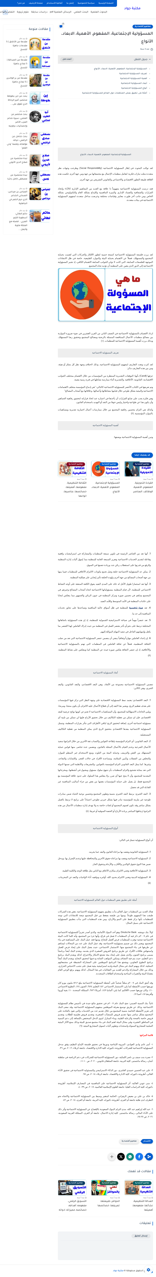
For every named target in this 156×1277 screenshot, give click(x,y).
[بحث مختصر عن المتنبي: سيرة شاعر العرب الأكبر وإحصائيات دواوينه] (40, 116)
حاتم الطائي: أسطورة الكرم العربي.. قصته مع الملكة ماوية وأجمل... (18, 222)
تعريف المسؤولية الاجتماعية (133, 74)
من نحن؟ (21, 3)
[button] (139, 1156)
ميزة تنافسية (136, 608)
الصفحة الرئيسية (106, 3)
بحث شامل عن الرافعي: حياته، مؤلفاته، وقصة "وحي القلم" (17, 142)
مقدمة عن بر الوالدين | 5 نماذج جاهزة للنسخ (16, 82)
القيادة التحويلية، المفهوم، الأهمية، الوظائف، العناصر (143, 487)
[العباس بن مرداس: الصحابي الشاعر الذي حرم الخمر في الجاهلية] (40, 193)
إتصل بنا (70, 3)
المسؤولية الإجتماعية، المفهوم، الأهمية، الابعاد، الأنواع (120, 69)
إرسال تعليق (141, 1236)
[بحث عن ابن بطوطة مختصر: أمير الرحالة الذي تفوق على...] (40, 98)
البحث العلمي (81, 12)
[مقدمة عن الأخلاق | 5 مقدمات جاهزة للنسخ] (40, 43)
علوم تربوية (23, 12)
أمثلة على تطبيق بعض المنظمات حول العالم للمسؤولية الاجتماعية (114, 93)
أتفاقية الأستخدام (54, 3)
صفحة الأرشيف (36, 3)
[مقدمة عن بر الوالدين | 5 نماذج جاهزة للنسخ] (40, 80)
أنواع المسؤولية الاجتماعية (134, 88)
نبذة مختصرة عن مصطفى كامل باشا (17, 177)
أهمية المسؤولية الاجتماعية (133, 78)
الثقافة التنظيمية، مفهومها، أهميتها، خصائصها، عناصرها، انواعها (75, 490)
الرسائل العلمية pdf (60, 12)
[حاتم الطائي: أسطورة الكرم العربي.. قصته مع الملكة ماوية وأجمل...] (40, 215)
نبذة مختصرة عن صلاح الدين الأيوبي (18, 160)
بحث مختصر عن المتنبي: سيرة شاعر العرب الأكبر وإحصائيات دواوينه (17, 120)
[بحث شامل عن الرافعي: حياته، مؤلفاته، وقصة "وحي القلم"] (40, 138)
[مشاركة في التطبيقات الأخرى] (112, 1156)
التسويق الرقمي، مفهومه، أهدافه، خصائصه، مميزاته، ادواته (73, 1206)
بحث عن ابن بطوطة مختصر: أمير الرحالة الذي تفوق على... (17, 100)
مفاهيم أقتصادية (143, 26)
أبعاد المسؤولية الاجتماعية (134, 83)
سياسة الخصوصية (86, 3)
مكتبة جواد (132, 9)
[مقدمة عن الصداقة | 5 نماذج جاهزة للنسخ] (40, 62)
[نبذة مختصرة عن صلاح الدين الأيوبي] (40, 160)
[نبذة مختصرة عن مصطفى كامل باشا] (40, 177)
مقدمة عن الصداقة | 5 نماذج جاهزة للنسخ (17, 64)
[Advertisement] (105, 127)
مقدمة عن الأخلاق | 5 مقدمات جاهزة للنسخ (16, 46)
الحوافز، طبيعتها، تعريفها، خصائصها (109, 1203)
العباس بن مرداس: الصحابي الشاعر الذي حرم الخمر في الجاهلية (17, 198)
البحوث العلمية (99, 12)
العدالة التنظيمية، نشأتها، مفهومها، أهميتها (142, 1206)
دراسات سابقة (39, 12)
